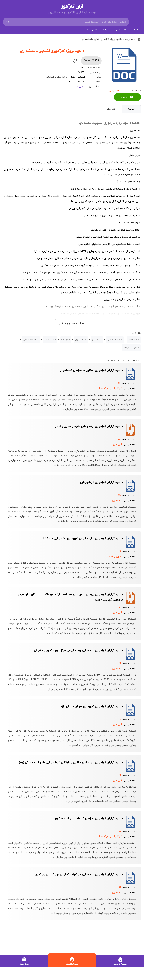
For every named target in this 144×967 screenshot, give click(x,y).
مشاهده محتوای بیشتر (72, 323)
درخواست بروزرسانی (57, 77)
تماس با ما (91, 29)
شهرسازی (117, 444)
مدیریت (80, 86)
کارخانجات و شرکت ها (110, 388)
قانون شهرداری (130, 347)
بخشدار (96, 339)
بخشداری (80, 339)
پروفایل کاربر (122, 29)
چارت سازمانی (30, 339)
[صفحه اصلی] (139, 39)
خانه (136, 29)
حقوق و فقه (115, 556)
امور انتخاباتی (113, 339)
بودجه (64, 339)
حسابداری (117, 500)
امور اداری (132, 339)
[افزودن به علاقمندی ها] (74, 60)
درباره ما (106, 29)
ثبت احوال (49, 339)
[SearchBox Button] (7, 22)
